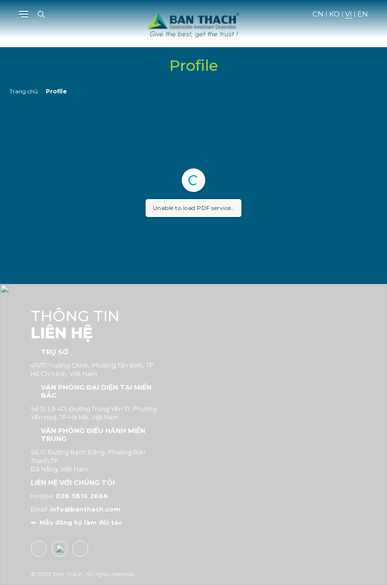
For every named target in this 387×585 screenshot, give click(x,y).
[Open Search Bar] (41, 14)
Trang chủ (23, 91)
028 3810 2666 (82, 496)
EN (362, 14)
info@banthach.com (85, 509)
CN (318, 14)
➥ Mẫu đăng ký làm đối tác (76, 522)
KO (334, 14)
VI (348, 14)
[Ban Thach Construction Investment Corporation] (193, 22)
